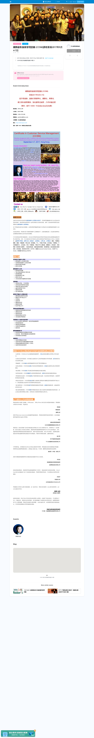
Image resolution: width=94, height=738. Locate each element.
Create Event (80, 1)
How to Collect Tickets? (23, 78)
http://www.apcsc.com (21, 122)
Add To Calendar (49, 58)
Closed (73, 51)
